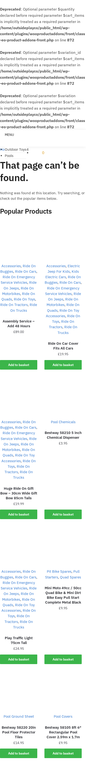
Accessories (11, 266)
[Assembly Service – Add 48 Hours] (18, 240)
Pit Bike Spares (59, 571)
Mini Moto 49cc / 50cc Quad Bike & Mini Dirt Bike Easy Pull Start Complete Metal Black (63, 595)
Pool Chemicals (63, 422)
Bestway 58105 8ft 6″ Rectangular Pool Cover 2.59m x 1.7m (63, 732)
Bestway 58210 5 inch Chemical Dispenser (63, 435)
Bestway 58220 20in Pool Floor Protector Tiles (19, 732)
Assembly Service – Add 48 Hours (19, 323)
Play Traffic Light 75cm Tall (19, 640)
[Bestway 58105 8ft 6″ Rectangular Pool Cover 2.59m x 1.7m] (63, 690)
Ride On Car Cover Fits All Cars (63, 345)
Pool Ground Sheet (19, 716)
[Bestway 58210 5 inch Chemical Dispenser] (63, 396)
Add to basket (18, 365)
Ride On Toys (24, 299)
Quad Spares (70, 577)
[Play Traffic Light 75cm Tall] (18, 545)
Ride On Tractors (14, 304)
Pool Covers (63, 716)
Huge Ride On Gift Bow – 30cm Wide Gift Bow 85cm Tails (18, 493)
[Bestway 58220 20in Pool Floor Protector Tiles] (18, 690)
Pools (9, 155)
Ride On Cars (25, 271)
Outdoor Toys (15, 149)
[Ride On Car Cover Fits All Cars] (63, 240)
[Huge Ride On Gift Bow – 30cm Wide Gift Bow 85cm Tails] (18, 396)
